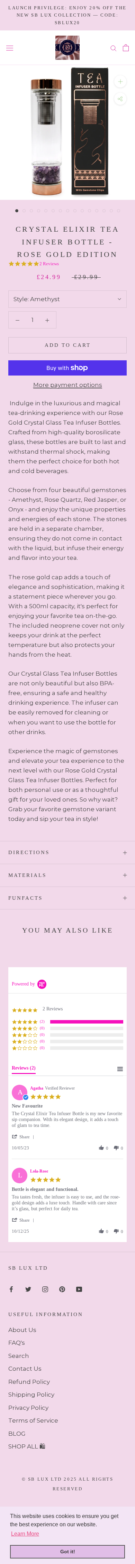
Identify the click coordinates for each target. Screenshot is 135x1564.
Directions (29, 852)
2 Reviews (49, 263)
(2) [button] (42, 1021)
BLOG (17, 1433)
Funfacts (25, 898)
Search (18, 1355)
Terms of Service (33, 1420)
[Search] (113, 48)
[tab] (24, 1069)
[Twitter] (28, 1289)
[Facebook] (11, 1289)
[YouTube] (79, 1289)
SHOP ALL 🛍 (26, 1446)
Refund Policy (29, 1381)
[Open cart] (126, 47)
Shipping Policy (31, 1394)
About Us (22, 1329)
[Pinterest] (62, 1289)
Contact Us (25, 1368)
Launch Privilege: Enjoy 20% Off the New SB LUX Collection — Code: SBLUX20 (67, 15)
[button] (24, 1136)
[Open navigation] (9, 48)
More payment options (67, 384)
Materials (27, 875)
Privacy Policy (28, 1407)
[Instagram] (45, 1289)
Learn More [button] (25, 1534)
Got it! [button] (67, 1551)
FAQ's (16, 1342)
